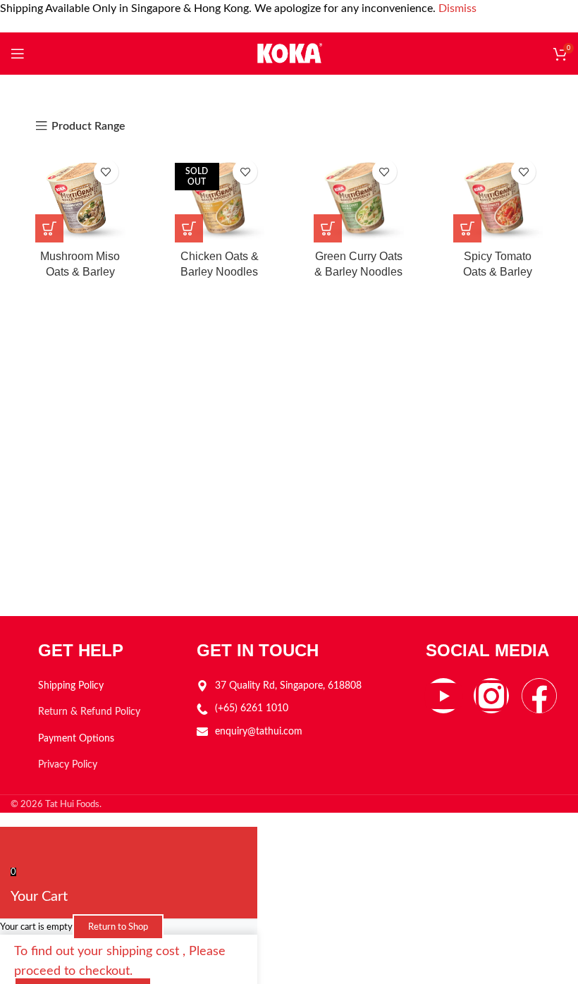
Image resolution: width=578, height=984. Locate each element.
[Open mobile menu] (18, 53)
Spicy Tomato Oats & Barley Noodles (497, 272)
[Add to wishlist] (106, 171)
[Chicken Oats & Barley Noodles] (220, 197)
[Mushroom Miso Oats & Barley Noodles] (80, 197)
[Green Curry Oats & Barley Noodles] (359, 197)
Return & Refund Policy (89, 712)
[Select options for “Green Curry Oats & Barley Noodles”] (328, 228)
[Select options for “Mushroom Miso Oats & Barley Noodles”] (49, 228)
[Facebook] (539, 695)
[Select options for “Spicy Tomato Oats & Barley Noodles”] (467, 228)
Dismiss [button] (457, 8)
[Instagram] (491, 695)
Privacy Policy (67, 765)
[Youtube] (443, 695)
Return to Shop (118, 927)
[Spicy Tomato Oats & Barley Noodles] (498, 197)
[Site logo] (289, 53)
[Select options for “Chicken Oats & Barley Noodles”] (189, 228)
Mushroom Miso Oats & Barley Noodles (80, 272)
